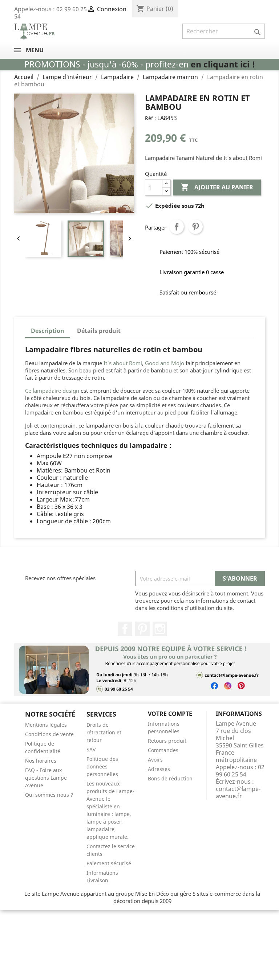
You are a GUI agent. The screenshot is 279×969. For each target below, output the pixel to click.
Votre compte (170, 714)
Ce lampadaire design (52, 390)
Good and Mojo (165, 363)
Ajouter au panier (217, 187)
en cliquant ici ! (223, 64)
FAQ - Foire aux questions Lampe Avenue (46, 778)
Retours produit (167, 740)
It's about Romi (123, 363)
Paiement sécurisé (108, 863)
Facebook (125, 629)
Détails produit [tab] (99, 331)
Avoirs (155, 759)
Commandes (163, 750)
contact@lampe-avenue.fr (238, 792)
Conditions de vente (49, 734)
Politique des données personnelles (102, 766)
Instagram (160, 629)
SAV (91, 749)
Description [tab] (47, 331)
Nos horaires (40, 760)
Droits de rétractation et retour (103, 732)
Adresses (159, 769)
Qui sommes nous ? (49, 794)
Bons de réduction (170, 778)
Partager (176, 226)
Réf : (150, 118)
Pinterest (195, 226)
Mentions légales (46, 724)
